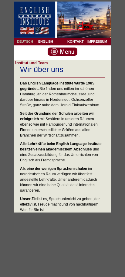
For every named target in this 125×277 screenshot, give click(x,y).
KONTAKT (75, 41)
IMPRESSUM (97, 41)
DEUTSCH (25, 41)
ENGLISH (45, 41)
